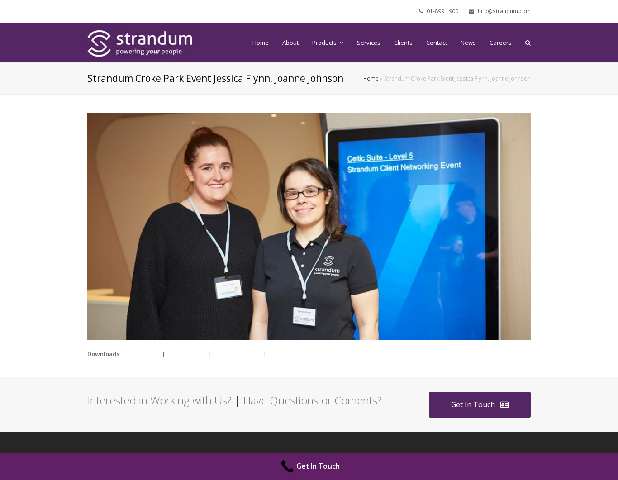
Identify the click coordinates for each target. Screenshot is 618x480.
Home (371, 78)
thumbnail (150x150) (295, 354)
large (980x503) (186, 354)
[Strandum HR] (143, 42)
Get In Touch (473, 404)
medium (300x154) (237, 354)
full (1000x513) (141, 354)
